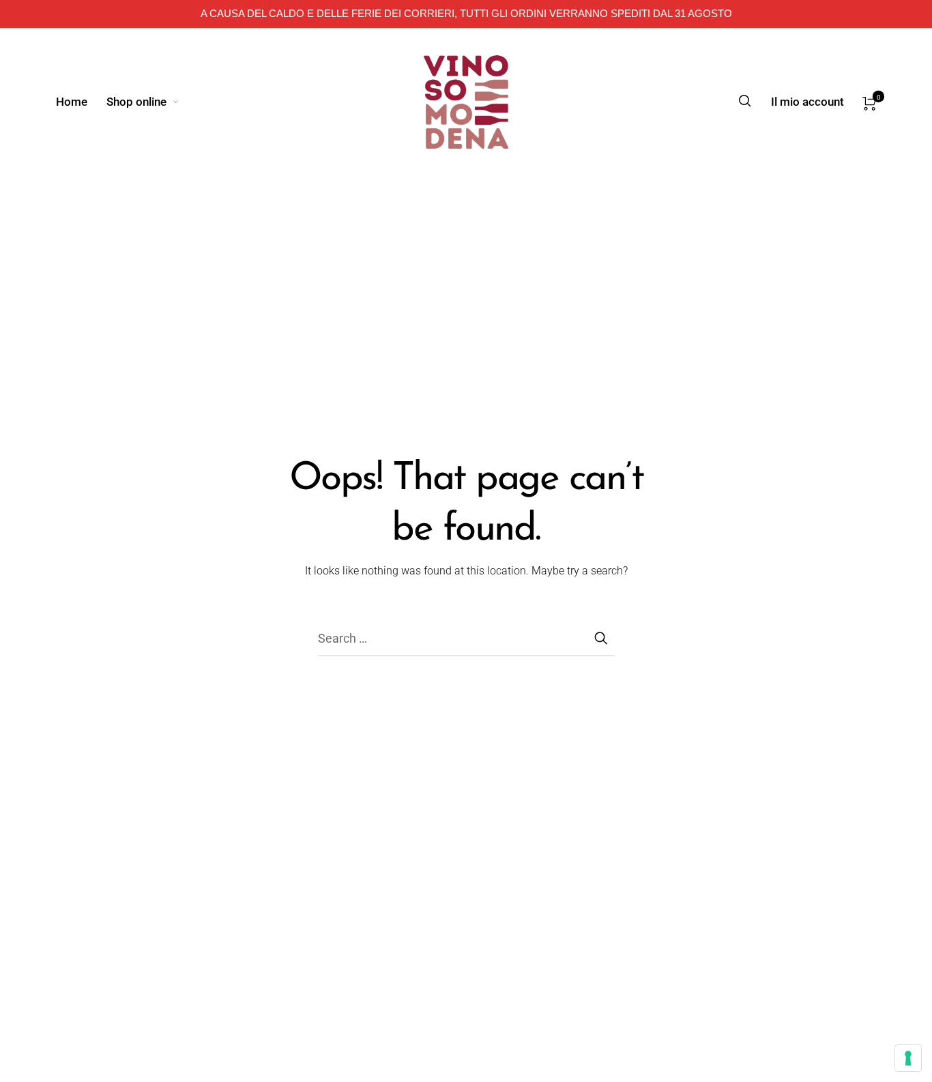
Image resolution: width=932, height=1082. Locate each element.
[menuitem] (81, 101)
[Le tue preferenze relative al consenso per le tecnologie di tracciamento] (908, 1058)
